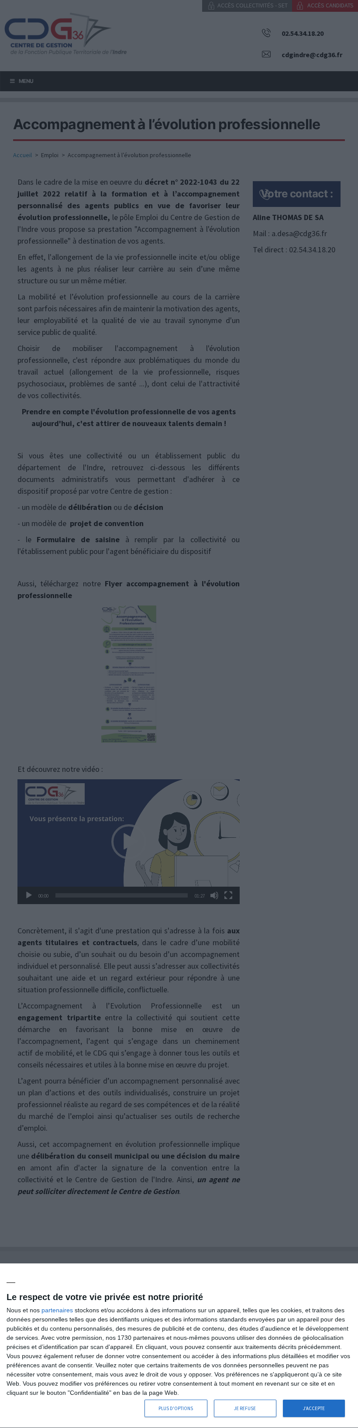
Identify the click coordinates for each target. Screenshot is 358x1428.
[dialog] (179, 1346)
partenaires (57, 1310)
